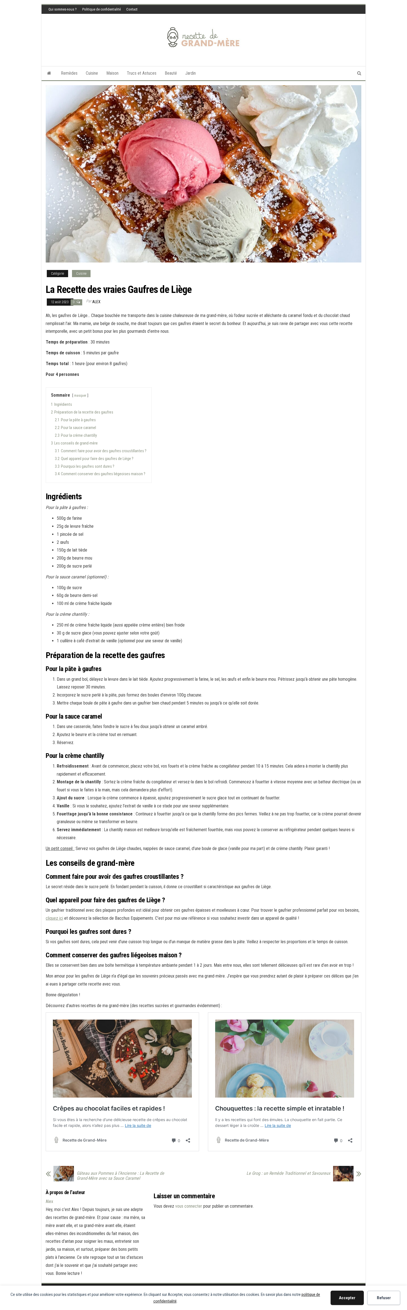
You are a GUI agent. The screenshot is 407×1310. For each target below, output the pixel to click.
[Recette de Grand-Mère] (49, 73)
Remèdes (69, 73)
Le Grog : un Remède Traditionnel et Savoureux (288, 1173)
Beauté (171, 73)
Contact (132, 9)
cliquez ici (54, 918)
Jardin (190, 73)
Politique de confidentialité (101, 9)
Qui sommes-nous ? (62, 9)
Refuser (384, 1297)
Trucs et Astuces (141, 73)
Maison (112, 73)
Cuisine (92, 73)
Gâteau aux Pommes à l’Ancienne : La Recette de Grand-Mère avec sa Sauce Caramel (120, 1176)
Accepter (347, 1297)
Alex (96, 302)
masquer (80, 395)
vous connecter (188, 1206)
